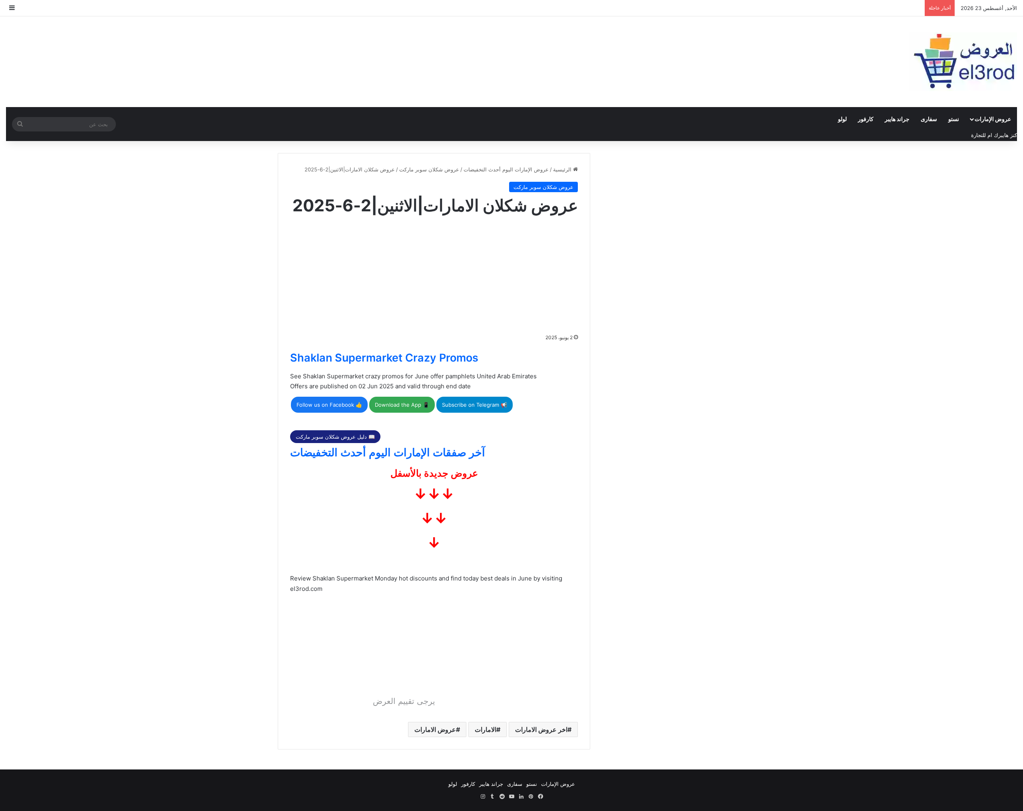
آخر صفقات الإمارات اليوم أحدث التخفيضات (387, 452)
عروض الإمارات (993, 118)
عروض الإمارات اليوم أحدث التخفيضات (506, 169)
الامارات (485, 729)
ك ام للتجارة (984, 135)
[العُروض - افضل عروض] (963, 61)
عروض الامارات (435, 729)
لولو (842, 118)
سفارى (929, 118)
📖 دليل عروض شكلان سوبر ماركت (335, 436)
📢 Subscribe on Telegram (474, 405)
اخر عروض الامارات (541, 729)
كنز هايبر (1007, 135)
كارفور (866, 118)
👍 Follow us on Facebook (329, 405)
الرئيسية (563, 169)
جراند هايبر (897, 118)
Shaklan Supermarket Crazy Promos (384, 357)
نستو (953, 118)
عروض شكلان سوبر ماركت (429, 169)
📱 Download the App (402, 405)
